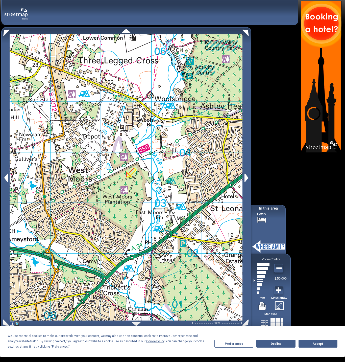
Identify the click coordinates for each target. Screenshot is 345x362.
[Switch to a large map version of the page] (272, 323)
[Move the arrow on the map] (279, 304)
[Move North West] (5, 31)
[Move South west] (5, 323)
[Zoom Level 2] (261, 288)
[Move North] (126, 31)
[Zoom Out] (279, 268)
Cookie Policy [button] (155, 341)
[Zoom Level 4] (261, 280)
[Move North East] (246, 31)
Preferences (234, 344)
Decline (276, 344)
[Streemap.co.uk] (16, 11)
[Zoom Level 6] (261, 272)
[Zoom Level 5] (261, 276)
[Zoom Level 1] (261, 292)
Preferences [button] (60, 346)
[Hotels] (261, 219)
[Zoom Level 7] (261, 268)
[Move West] (6, 177)
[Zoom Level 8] (261, 264)
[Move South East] (246, 323)
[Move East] (247, 177)
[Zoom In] (279, 290)
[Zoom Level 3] (261, 284)
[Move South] (136, 324)
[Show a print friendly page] (262, 304)
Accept (318, 344)
